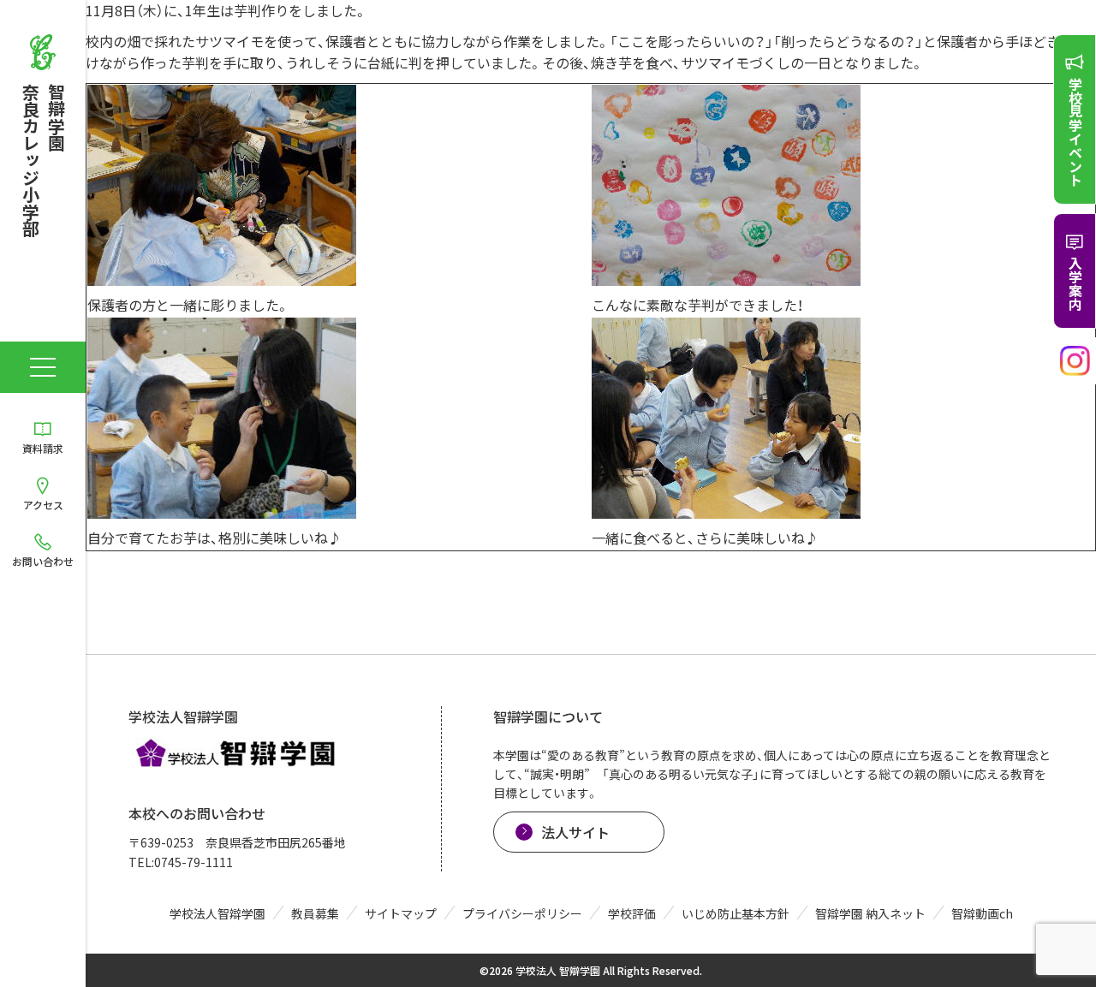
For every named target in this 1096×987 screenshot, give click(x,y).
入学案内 (1075, 283)
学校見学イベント (1075, 132)
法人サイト (575, 832)
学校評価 (632, 913)
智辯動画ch (982, 913)
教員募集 (315, 913)
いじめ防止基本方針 (735, 913)
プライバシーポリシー (522, 913)
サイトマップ (401, 913)
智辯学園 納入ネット (870, 913)
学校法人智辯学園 (217, 913)
